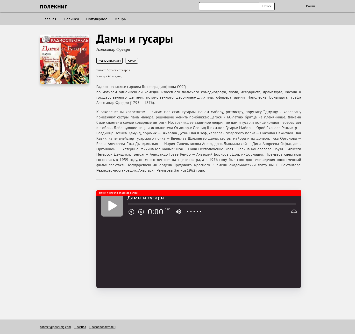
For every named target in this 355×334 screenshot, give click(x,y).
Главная (50, 18)
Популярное (96, 18)
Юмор (132, 60)
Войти (310, 6)
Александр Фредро (113, 49)
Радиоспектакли (110, 60)
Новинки (71, 18)
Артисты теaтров (118, 70)
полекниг (53, 5)
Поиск (266, 6)
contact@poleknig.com (55, 327)
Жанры (120, 18)
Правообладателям (102, 327)
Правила (80, 327)
